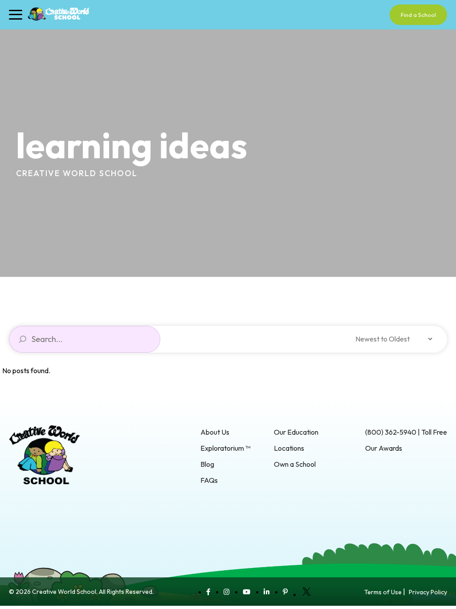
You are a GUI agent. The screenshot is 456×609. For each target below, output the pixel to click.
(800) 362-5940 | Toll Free (406, 432)
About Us (214, 432)
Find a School (418, 14)
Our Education (296, 432)
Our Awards (383, 448)
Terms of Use (383, 592)
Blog (207, 464)
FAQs (209, 480)
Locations (289, 448)
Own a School (295, 464)
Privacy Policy (428, 592)
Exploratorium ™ (225, 448)
